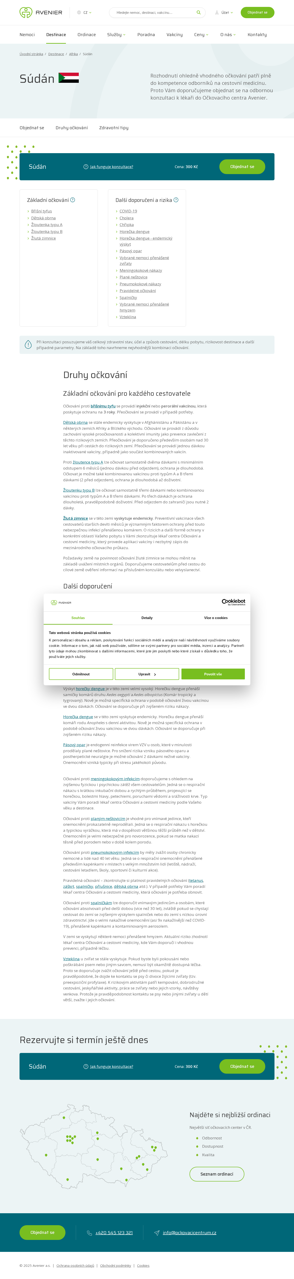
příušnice (103, 886)
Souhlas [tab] (78, 617)
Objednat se (258, 12)
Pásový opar (131, 250)
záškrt (68, 886)
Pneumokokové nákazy (140, 284)
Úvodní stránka (31, 54)
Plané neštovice (133, 277)
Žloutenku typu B (79, 490)
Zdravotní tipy (114, 127)
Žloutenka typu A (46, 224)
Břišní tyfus (41, 211)
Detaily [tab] (147, 617)
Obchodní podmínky (115, 1265)
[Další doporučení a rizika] (175, 199)
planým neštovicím (108, 818)
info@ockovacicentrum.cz (189, 1232)
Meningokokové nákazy (141, 270)
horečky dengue (90, 688)
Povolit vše (213, 674)
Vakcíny (175, 34)
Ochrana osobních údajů (75, 1265)
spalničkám (101, 902)
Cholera (127, 218)
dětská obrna (126, 886)
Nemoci (27, 34)
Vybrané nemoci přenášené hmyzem (144, 307)
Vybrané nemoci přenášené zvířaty (144, 260)
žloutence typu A (88, 462)
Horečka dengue (135, 231)
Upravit (144, 674)
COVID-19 (128, 211)
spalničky (84, 886)
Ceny (199, 34)
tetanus (196, 880)
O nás (226, 34)
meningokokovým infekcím (115, 778)
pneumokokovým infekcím (115, 852)
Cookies (143, 1265)
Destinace (56, 34)
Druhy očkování (72, 127)
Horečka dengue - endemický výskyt (146, 241)
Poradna (146, 34)
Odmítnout (81, 674)
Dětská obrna (43, 218)
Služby (114, 34)
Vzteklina (128, 316)
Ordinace (86, 34)
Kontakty (257, 34)
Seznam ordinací (217, 1173)
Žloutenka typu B (46, 231)
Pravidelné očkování (138, 290)
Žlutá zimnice (43, 238)
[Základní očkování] (72, 199)
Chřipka (127, 224)
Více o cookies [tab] (216, 617)
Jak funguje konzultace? (111, 166)
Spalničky (128, 297)
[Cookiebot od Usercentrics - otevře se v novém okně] (225, 602)
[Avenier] (41, 12)
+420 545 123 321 (114, 1232)
